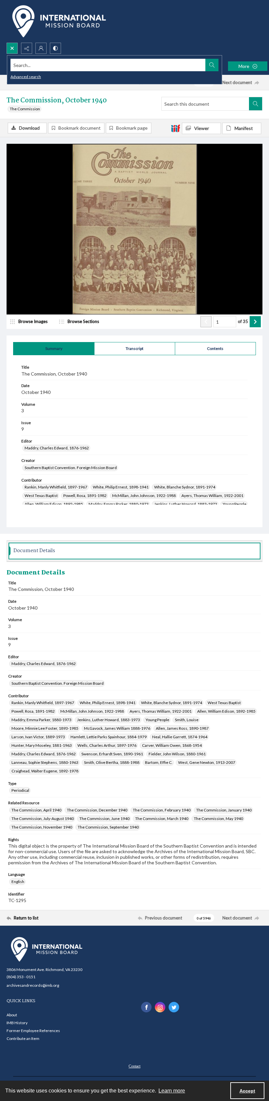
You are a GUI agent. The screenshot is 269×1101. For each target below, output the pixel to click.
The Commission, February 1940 (162, 810)
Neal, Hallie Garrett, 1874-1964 (179, 736)
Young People (234, 504)
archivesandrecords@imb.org (33, 985)
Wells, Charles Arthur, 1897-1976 (106, 745)
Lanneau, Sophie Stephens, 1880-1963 (44, 762)
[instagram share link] (160, 1007)
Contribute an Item (23, 1038)
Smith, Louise (186, 719)
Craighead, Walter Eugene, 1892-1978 (44, 770)
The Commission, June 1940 (104, 818)
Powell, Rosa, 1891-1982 (85, 495)
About (12, 1014)
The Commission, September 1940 (108, 827)
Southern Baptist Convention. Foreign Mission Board (71, 467)
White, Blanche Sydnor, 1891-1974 (184, 487)
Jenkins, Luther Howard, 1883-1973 (185, 504)
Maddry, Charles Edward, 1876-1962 (57, 447)
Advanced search (25, 76)
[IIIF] (175, 128)
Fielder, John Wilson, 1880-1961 (177, 753)
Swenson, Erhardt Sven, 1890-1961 (112, 753)
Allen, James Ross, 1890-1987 (182, 728)
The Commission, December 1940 (97, 810)
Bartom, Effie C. (159, 762)
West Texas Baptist (41, 495)
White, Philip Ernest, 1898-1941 (121, 487)
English (17, 881)
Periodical (20, 790)
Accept (247, 1090)
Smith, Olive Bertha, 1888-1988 (111, 762)
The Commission (25, 108)
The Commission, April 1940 (36, 810)
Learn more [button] (171, 1090)
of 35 (243, 321)
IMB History (17, 1022)
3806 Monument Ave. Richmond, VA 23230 (44, 969)
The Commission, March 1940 (161, 818)
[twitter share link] (174, 1007)
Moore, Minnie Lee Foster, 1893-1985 (44, 728)
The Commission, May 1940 (218, 818)
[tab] (53, 348)
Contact (134, 1066)
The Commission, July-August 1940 (42, 818)
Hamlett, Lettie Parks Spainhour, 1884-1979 (109, 736)
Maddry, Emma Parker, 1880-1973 (119, 504)
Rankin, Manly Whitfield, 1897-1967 (56, 487)
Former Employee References (33, 1030)
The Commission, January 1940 (224, 810)
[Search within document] (255, 103)
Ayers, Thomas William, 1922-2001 (212, 495)
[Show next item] (255, 321)
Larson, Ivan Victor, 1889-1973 (38, 736)
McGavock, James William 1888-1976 (117, 728)
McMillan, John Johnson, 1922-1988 (144, 495)
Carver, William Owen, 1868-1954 (172, 745)
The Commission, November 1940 (41, 827)
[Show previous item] (206, 321)
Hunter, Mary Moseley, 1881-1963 (41, 745)
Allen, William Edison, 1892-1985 (54, 504)
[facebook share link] (146, 1007)
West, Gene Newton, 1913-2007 (206, 762)
